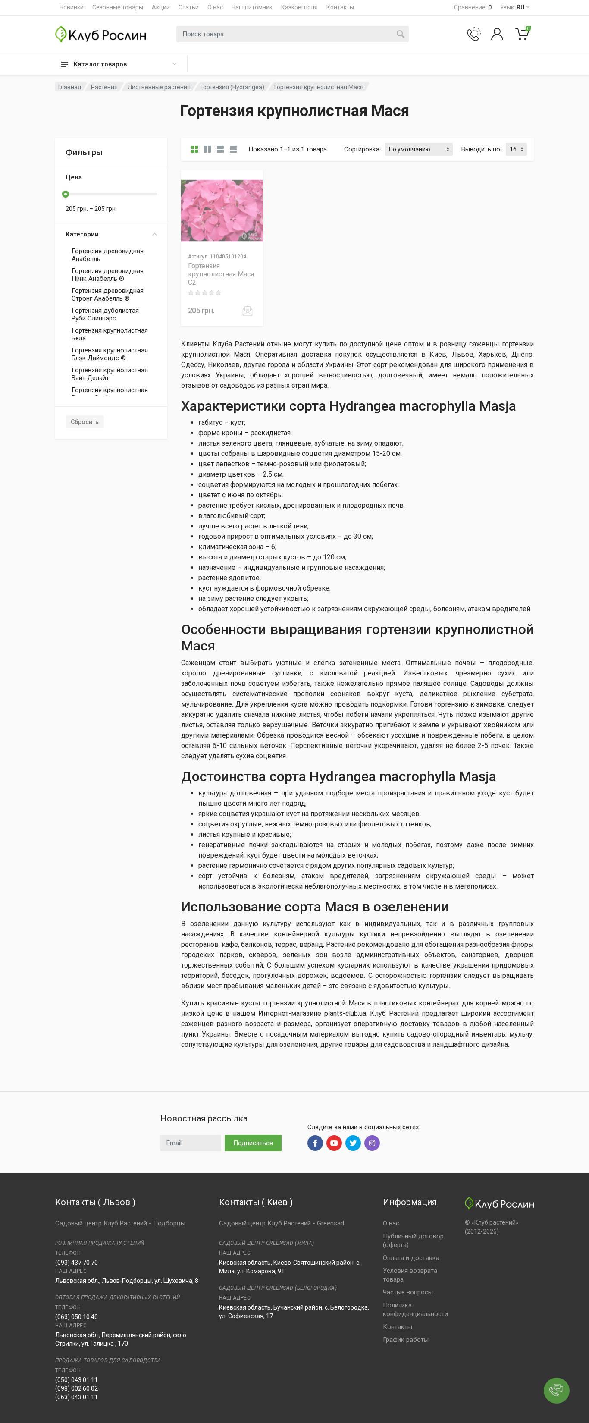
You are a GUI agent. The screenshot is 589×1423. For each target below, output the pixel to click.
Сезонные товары (117, 7)
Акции (161, 7)
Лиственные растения (159, 87)
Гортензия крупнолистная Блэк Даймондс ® (110, 354)
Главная (69, 87)
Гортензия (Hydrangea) (232, 87)
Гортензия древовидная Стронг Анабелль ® (108, 294)
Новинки (72, 7)
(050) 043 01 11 (76, 1379)
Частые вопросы (408, 1292)
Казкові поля (299, 7)
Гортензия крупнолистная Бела (110, 334)
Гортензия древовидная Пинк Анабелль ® (108, 275)
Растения (104, 87)
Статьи (189, 7)
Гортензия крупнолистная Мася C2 (221, 274)
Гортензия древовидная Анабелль (108, 255)
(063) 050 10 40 (76, 1316)
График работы (406, 1340)
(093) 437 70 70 (76, 1262)
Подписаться (253, 1143)
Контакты (340, 7)
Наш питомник (252, 7)
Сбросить (85, 421)
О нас (215, 7)
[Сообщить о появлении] (247, 310)
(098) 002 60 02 (76, 1388)
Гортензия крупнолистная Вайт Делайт (110, 374)
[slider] (65, 194)
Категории (82, 234)
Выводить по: (481, 149)
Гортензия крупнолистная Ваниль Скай (110, 394)
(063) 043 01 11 (76, 1397)
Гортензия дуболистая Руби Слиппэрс (105, 314)
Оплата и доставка (411, 1258)
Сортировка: (362, 149)
